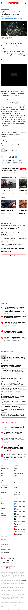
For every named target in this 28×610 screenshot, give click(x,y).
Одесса (2, 506)
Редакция (3, 542)
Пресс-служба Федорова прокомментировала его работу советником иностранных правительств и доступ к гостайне (14, 365)
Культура (3, 480)
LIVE (15, 480)
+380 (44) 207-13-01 (8, 558)
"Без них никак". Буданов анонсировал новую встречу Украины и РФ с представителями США (15, 324)
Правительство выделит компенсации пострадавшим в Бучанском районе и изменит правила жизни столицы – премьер (14, 390)
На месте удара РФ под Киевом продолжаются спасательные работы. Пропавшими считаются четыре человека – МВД (13, 408)
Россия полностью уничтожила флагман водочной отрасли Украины (14, 239)
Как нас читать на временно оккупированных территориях (5, 552)
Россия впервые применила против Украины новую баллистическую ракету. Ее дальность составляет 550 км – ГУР (15, 339)
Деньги (2, 473)
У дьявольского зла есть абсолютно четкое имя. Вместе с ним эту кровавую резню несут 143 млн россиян (13, 227)
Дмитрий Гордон (20, 501)
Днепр (2, 513)
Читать (23, 169)
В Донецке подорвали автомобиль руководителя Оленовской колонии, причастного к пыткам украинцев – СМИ (12, 383)
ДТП (3, 160)
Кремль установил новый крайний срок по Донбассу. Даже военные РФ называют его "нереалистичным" (15, 331)
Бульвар (4, 197)
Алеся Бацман (19, 519)
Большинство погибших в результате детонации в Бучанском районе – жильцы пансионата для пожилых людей (12, 396)
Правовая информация (6, 546)
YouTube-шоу (17, 492)
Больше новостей (14, 418)
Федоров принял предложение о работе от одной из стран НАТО (15, 317)
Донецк (3, 508)
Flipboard (18, 524)
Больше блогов (14, 255)
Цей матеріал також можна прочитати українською (12, 19)
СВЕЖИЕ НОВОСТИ (7, 352)
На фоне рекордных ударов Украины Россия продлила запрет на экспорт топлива (13, 377)
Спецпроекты (17, 494)
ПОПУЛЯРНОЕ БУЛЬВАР (8, 422)
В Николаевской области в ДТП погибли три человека (8, 190)
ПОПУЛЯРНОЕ (5, 303)
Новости (3, 465)
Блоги (15, 475)
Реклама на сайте (5, 544)
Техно (2, 482)
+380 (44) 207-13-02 (8, 560)
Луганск (3, 518)
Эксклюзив (16, 482)
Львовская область (6, 162)
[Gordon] (13, 3)
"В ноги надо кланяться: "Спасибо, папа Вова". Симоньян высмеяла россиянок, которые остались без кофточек (15, 456)
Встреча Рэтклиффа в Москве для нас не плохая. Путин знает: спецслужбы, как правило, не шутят (13, 250)
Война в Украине (5, 468)
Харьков (3, 510)
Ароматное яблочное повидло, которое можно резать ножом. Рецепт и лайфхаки (15, 426)
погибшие (4, 164)
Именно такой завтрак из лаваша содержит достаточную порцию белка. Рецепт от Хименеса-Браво (14, 440)
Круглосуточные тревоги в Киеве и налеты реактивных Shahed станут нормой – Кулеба (13, 415)
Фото (15, 485)
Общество (8, 7)
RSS (17, 526)
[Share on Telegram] (16, 157)
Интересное (4, 492)
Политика (3, 470)
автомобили (8, 160)
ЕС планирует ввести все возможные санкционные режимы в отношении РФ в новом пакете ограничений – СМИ (12, 372)
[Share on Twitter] (13, 157)
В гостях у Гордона (18, 473)
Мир (2, 475)
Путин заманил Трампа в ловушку (12, 244)
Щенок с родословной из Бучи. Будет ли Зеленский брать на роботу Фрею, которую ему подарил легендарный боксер (15, 448)
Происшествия (11, 193)
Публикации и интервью (20, 470)
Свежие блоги (6, 223)
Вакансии (3, 539)
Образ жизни (4, 485)
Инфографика (4, 489)
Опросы (16, 489)
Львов (2, 503)
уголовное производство (17, 162)
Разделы (16, 465)
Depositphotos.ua (23, 580)
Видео (15, 487)
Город (2, 498)
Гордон (2, 7)
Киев (2, 501)
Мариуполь (3, 515)
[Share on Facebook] (10, 157)
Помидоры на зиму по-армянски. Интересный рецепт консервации (13, 432)
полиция (15, 160)
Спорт (2, 478)
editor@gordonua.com (9, 562)
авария (20, 160)
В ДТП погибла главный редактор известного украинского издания (7, 210)
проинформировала (11, 58)
